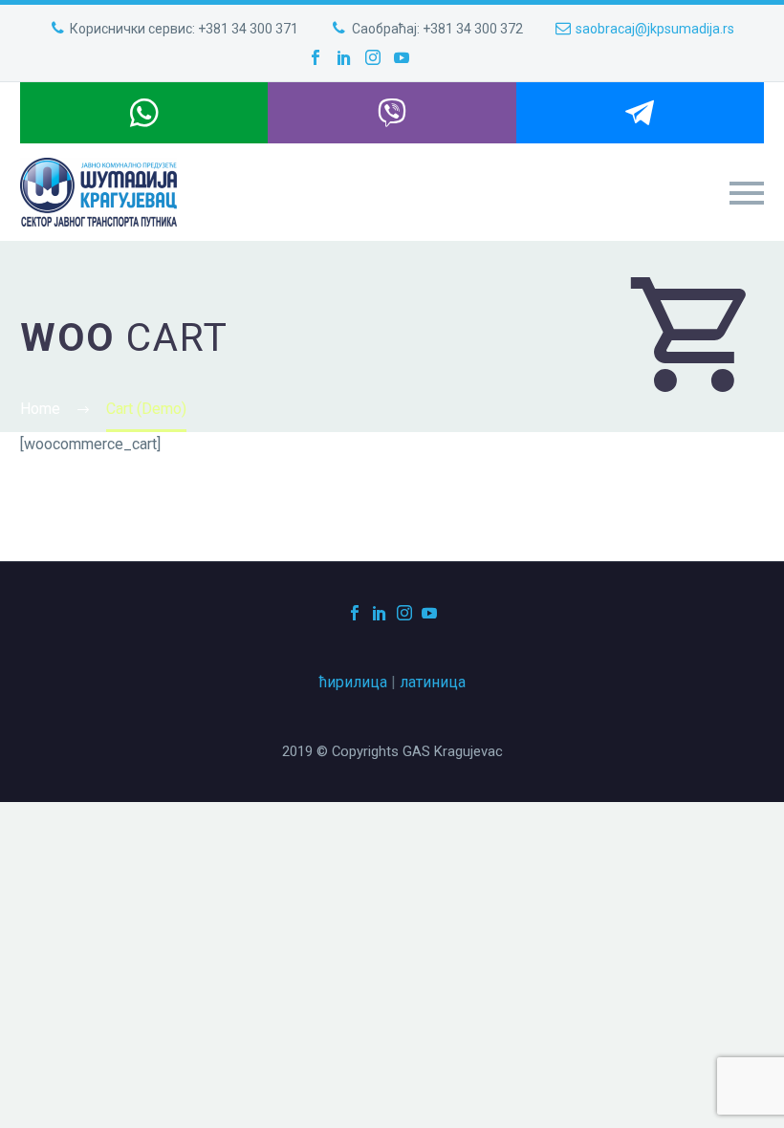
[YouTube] (401, 57)
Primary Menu (747, 193)
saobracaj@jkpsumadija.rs (655, 28)
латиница (433, 682)
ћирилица (353, 682)
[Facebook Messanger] (640, 112)
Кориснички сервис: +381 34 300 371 (184, 28)
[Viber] (391, 112)
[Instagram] (373, 57)
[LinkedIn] (344, 57)
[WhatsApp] (144, 112)
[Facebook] (315, 57)
